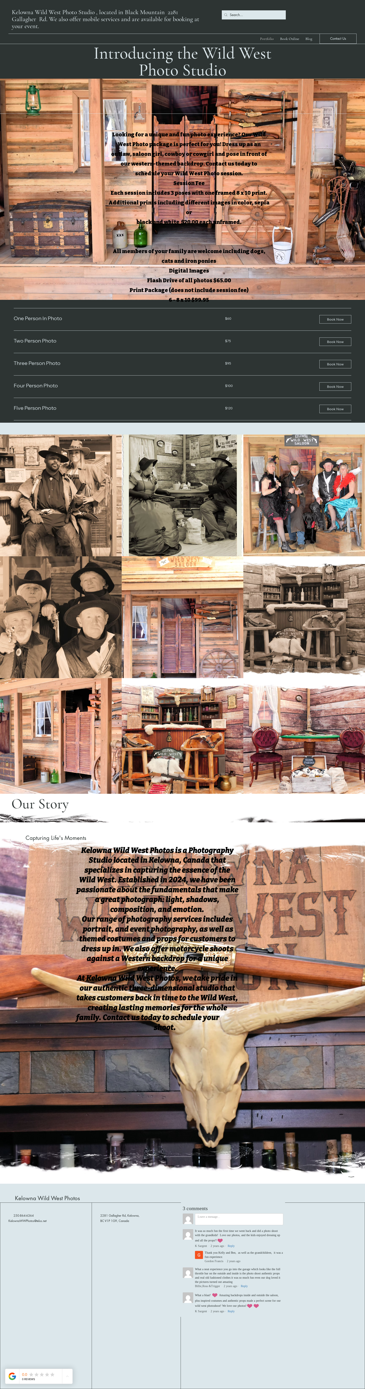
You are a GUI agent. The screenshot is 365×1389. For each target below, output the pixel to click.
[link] (114, 318)
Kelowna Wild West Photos (47, 1198)
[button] (335, 319)
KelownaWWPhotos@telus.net (27, 1221)
